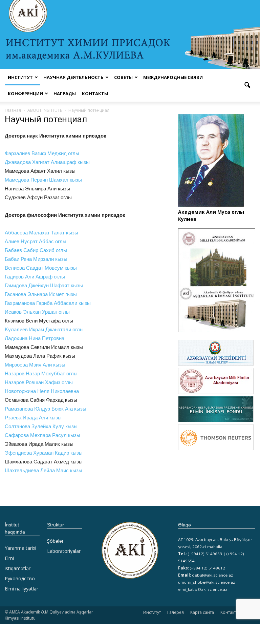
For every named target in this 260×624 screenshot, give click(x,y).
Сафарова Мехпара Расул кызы (42, 435)
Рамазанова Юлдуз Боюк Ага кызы (45, 409)
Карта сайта (202, 612)
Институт (152, 612)
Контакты (95, 93)
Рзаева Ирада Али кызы (33, 417)
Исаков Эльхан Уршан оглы (37, 312)
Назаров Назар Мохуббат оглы (41, 373)
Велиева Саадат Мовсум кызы (41, 268)
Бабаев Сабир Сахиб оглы (36, 250)
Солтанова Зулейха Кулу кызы (41, 426)
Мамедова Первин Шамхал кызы (43, 180)
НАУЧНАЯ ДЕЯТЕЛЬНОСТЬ (73, 77)
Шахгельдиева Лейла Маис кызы (43, 470)
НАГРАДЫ (64, 93)
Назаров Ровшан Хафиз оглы (39, 382)
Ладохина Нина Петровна (34, 338)
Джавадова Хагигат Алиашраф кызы (59, 162)
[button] (247, 85)
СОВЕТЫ (123, 77)
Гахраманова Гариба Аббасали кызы (48, 303)
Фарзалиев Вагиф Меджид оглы (42, 153)
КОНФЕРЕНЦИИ (25, 93)
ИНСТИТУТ (20, 77)
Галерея (175, 612)
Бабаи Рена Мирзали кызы (36, 259)
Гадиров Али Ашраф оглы (35, 276)
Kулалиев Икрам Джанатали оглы (44, 329)
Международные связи (173, 77)
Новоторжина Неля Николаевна (42, 391)
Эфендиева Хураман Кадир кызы (44, 453)
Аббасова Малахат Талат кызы (41, 232)
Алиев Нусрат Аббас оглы (35, 241)
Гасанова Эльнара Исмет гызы (41, 294)
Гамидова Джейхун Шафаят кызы (44, 285)
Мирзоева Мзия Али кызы (35, 365)
